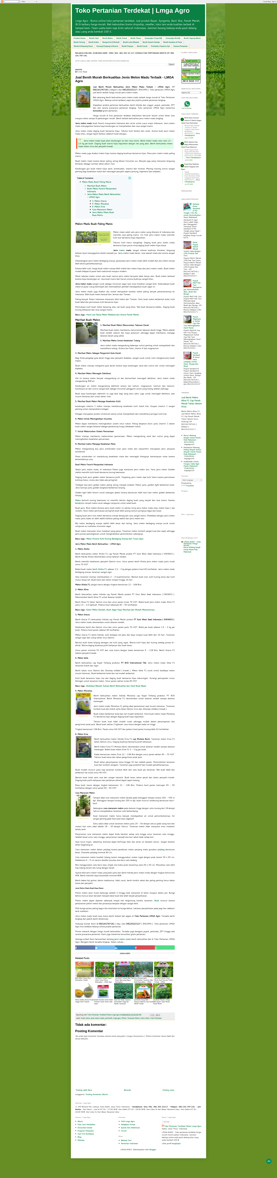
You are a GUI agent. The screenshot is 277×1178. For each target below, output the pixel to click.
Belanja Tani (126, 1140)
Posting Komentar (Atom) (97, 1094)
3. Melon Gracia (99, 200)
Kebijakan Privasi (128, 1124)
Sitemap (80, 1140)
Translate (190, 485)
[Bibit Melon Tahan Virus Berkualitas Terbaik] (84, 969)
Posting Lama (168, 1090)
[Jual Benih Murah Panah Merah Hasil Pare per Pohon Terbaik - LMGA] (163, 969)
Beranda (127, 1090)
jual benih (108, 1018)
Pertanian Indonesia (129, 1143)
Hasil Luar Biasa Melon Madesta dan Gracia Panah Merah (112, 314)
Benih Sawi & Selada (151, 42)
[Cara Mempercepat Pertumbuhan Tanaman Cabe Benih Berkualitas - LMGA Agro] (143, 969)
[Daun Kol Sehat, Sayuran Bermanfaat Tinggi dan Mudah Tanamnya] (123, 991)
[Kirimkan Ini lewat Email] (151, 1015)
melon (122, 250)
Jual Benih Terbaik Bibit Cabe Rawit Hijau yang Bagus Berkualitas (124, 980)
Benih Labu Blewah (131, 42)
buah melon (85, 1018)
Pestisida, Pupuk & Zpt (160, 46)
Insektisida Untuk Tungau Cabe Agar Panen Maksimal (191, 463)
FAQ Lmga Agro (128, 1121)
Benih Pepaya (127, 46)
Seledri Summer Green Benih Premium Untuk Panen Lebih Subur (103, 1002)
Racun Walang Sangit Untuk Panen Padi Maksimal (192, 437)
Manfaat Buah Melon (97, 185)
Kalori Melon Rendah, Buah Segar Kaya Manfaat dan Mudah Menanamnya (120, 609)
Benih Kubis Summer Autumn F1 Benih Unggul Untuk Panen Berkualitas (191, 120)
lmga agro (117, 1018)
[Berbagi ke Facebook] (157, 1015)
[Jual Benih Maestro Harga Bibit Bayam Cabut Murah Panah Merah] (162, 991)
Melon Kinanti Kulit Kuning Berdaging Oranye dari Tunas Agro (114, 538)
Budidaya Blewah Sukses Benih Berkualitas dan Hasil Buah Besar (116, 685)
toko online (145, 1018)
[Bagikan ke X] (155, 1015)
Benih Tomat (121, 38)
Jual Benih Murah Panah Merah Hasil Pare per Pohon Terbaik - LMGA (163, 980)
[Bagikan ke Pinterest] (159, 1015)
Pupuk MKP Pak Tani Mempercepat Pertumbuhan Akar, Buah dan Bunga (193, 287)
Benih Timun (135, 38)
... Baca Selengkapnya (192, 134)
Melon (78, 500)
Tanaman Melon (133, 1018)
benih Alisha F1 (100, 569)
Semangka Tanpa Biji (153, 38)
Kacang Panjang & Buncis (107, 46)
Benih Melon (107, 38)
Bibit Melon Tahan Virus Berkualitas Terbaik (83, 979)
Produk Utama (79, 38)
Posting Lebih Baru (84, 1090)
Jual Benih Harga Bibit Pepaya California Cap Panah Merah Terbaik (143, 1002)
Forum (124, 1130)
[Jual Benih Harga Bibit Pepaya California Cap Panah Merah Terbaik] (143, 991)
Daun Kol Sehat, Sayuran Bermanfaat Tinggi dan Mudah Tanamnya (122, 1002)
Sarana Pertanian (180, 46)
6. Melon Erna (98, 206)
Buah (156, 900)
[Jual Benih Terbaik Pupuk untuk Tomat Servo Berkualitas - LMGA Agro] (104, 969)
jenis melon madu (122, 939)
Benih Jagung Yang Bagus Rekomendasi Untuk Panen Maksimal (189, 144)
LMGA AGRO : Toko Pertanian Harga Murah (192, 543)
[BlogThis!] (153, 1015)
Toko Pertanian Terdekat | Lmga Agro (132, 10)
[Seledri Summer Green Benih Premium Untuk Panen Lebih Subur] (103, 991)
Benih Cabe (94, 38)
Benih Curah (142, 46)
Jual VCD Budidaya (85, 1133)
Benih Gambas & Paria (172, 42)
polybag (161, 849)
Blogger (152, 1149)
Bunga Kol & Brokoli (110, 42)
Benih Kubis (94, 42)
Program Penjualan (85, 1130)
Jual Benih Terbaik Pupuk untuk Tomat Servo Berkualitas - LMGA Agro (103, 980)
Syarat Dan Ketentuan (130, 1127)
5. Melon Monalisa (100, 203)
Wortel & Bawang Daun (83, 46)
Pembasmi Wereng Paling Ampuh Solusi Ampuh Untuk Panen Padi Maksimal (192, 450)
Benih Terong (79, 42)
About (80, 1121)
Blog (79, 1137)
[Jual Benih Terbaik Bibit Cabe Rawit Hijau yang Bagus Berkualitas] (124, 969)
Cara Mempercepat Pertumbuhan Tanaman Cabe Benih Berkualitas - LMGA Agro (143, 981)
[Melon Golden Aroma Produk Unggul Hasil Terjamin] (84, 991)
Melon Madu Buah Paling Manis (97, 181)
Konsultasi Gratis (84, 1127)
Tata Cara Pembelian (86, 1124)
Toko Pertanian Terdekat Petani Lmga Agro (182, 1126)
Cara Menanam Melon (102, 209)
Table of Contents (85, 178)
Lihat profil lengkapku (171, 1143)
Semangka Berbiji (173, 38)
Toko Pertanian (156, 1018)
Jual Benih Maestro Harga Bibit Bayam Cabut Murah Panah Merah (161, 1002)
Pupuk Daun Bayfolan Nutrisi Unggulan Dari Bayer (190, 166)
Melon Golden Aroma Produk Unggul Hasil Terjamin (84, 1001)
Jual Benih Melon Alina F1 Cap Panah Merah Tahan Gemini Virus (191, 402)
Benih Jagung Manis (192, 38)
